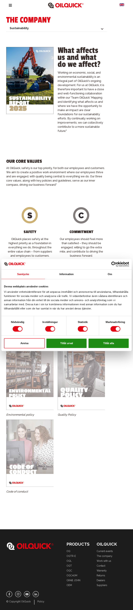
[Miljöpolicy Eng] (30, 377)
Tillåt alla (108, 343)
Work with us (104, 560)
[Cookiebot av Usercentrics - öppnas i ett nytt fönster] (114, 264)
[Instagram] (18, 594)
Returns (101, 575)
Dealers (101, 580)
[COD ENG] (30, 454)
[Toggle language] (123, 5)
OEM (69, 585)
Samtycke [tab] (23, 274)
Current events (105, 551)
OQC (69, 570)
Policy (40, 601)
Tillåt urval (66, 343)
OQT (69, 565)
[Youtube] (27, 594)
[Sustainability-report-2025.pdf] (30, 81)
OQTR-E (71, 556)
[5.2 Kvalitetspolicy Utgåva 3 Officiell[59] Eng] (81, 377)
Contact (101, 565)
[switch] (50, 329)
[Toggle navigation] (7, 5)
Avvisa (24, 343)
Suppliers (102, 585)
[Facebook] (9, 594)
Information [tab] (66, 274)
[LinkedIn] (36, 594)
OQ (68, 551)
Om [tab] (110, 274)
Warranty (102, 570)
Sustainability (19, 28)
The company (104, 556)
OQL (69, 560)
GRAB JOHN (73, 580)
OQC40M (71, 575)
